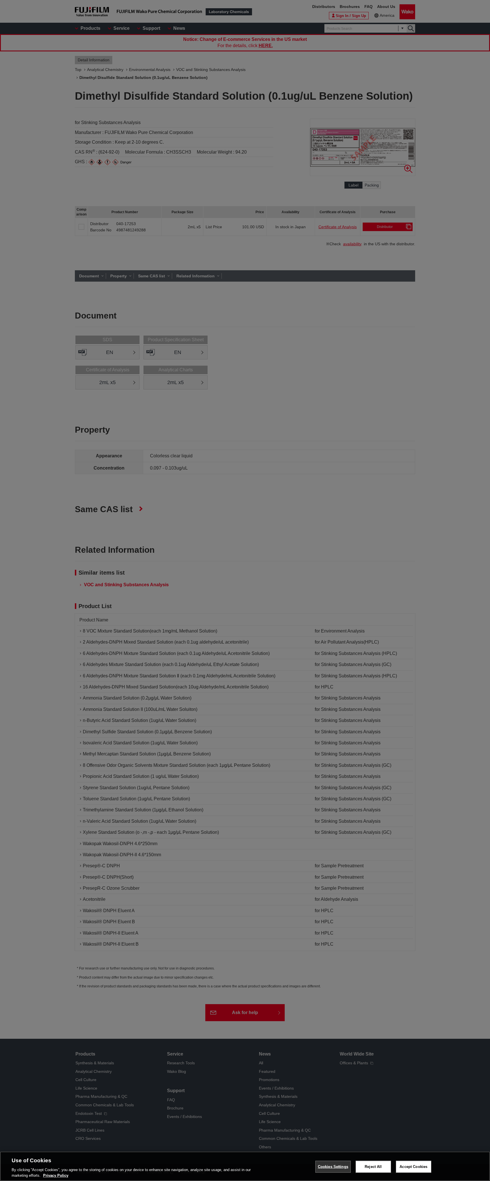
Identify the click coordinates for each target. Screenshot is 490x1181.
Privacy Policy (55, 1175)
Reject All (373, 1167)
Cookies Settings (333, 1167)
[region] (245, 1166)
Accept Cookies (413, 1167)
